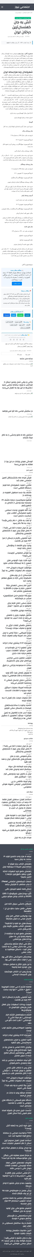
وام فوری (30, 734)
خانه (31, 12)
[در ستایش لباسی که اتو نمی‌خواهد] (17, 401)
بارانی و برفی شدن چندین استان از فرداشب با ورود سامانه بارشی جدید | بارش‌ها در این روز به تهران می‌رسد (17, 384)
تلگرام (27, 315)
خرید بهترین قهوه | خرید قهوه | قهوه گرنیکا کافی (21, 730)
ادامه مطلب (17, 283)
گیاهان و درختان (21, 346)
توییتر (13, 315)
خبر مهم (7, 343)
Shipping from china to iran (25, 728)
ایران (11, 343)
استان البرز (16, 343)
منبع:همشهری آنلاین (27, 264)
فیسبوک (7, 315)
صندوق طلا (30, 732)
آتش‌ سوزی (23, 343)
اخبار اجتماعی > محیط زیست (22, 12)
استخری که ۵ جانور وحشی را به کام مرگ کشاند (17, 436)
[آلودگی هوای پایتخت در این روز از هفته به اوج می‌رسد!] (17, 451)
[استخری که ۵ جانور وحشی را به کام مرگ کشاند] (17, 424)
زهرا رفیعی (30, 346)
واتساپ (20, 315)
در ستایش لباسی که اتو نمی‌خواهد (17, 411)
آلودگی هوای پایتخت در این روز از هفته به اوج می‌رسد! (18, 463)
